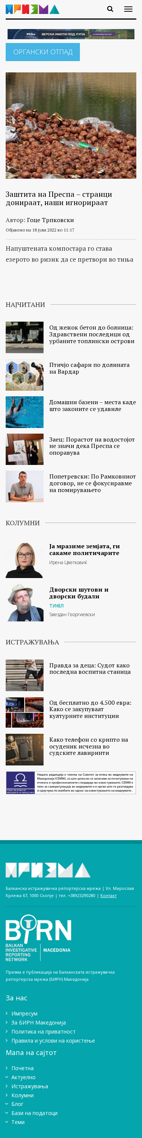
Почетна (22, 1068)
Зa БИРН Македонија (38, 1022)
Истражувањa (29, 1086)
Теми (18, 1122)
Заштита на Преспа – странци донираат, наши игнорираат (59, 198)
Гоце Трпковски (50, 220)
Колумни (22, 1095)
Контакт (108, 895)
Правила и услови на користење (53, 1040)
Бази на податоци (34, 1113)
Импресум (24, 1013)
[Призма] (35, 4)
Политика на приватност (43, 1031)
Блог (17, 1103)
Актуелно (23, 1077)
